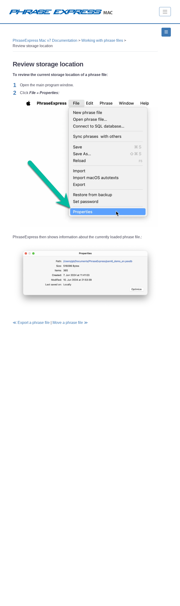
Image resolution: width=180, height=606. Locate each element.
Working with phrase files (102, 40)
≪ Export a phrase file (31, 323)
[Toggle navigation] (165, 11)
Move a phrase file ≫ (70, 323)
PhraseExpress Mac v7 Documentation (45, 40)
